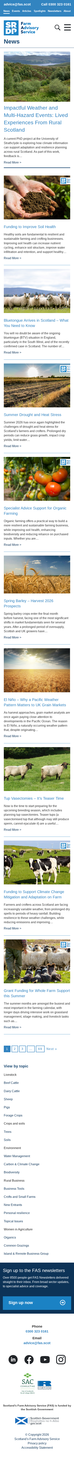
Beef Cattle (11, 1082)
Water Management (17, 1156)
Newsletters (54, 11)
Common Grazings (16, 1245)
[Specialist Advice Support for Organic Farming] (37, 478)
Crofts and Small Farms (19, 1196)
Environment (12, 1148)
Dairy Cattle (12, 1091)
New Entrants (13, 1204)
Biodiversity (12, 1172)
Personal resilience (17, 1213)
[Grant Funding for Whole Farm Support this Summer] (37, 961)
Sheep (8, 1099)
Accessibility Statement (37, 1447)
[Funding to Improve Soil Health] (37, 197)
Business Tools (14, 1188)
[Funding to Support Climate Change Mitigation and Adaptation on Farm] (37, 862)
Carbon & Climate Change (21, 1164)
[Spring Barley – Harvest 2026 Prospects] (37, 574)
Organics (10, 1237)
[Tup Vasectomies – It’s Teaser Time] (37, 768)
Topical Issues (13, 1221)
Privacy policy (37, 1443)
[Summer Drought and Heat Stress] (37, 385)
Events (16, 11)
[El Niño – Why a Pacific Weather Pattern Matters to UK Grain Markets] (37, 670)
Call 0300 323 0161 (56, 4)
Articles (26, 11)
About (67, 11)
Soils (7, 1139)
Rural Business (14, 1180)
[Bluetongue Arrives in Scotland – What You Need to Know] (37, 290)
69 (40, 1049)
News (6, 11)
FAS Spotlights (39, 11)
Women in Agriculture (18, 1229)
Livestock (10, 1074)
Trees (7, 1131)
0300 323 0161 (37, 1331)
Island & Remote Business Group (26, 1253)
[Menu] (66, 26)
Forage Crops (13, 1115)
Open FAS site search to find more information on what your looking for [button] (57, 27)
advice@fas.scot (17, 4)
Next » (51, 1049)
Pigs (7, 1107)
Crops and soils (14, 1123)
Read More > (12, 162)
